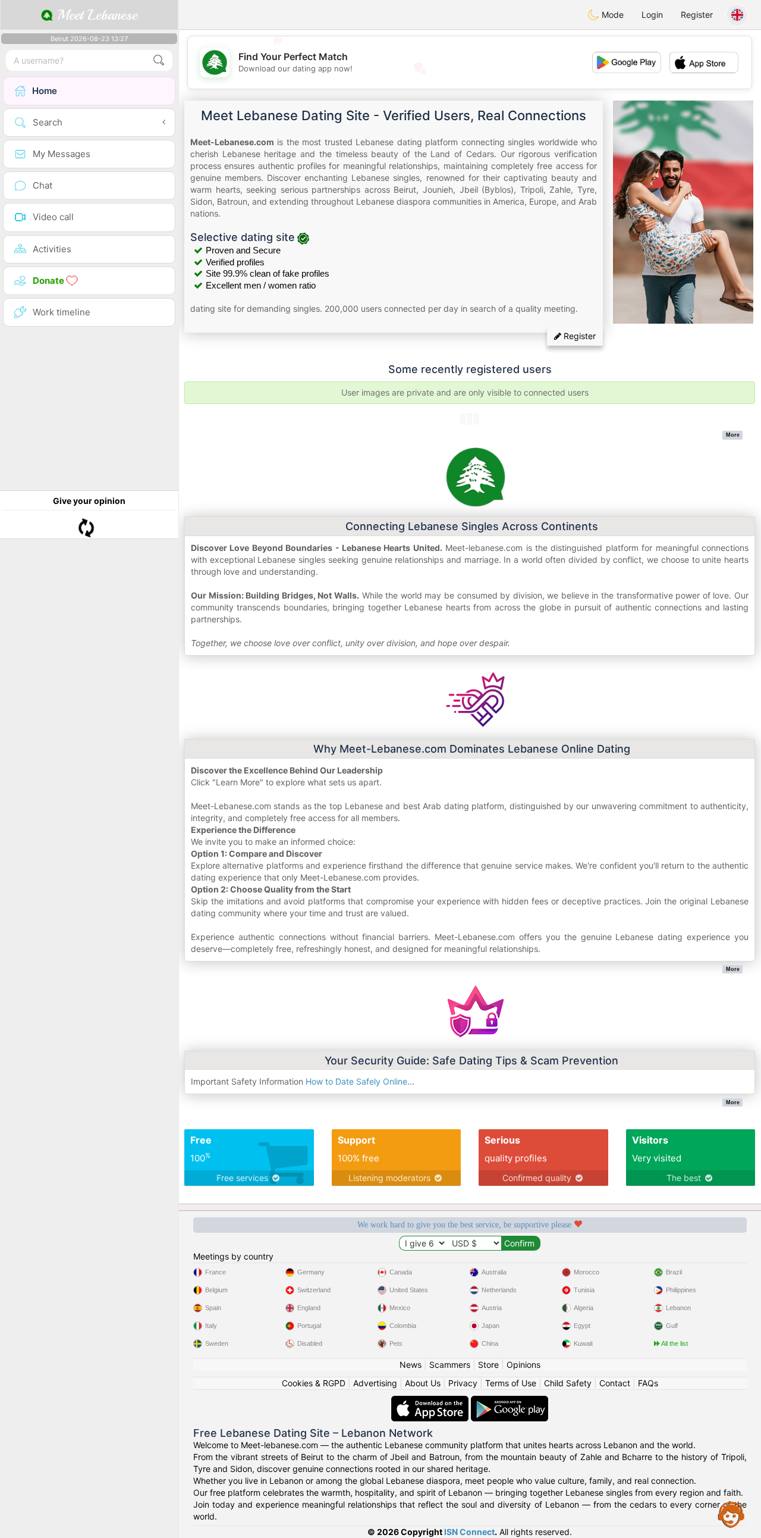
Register (697, 15)
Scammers (449, 1365)
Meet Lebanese (95, 15)
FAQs (648, 1383)
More (733, 435)
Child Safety (568, 1383)
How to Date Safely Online (356, 1081)
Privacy (462, 1383)
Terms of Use (510, 1383)
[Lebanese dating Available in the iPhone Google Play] (509, 1401)
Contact (614, 1383)
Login (652, 15)
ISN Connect (469, 1532)
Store (488, 1365)
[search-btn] (158, 60)
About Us (423, 1383)
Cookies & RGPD (313, 1383)
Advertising (375, 1383)
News (411, 1365)
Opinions (523, 1365)
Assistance (731, 1514)
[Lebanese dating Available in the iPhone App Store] (431, 1401)
